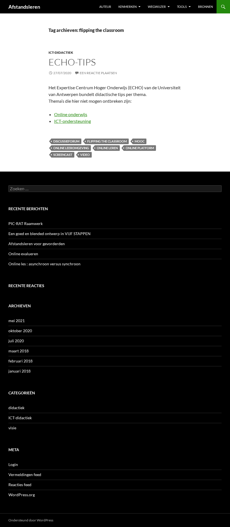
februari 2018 (20, 361)
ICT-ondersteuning (72, 121)
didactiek (16, 407)
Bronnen (205, 6)
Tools (182, 6)
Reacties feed (19, 484)
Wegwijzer (157, 6)
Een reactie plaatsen (98, 73)
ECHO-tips (72, 62)
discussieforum (66, 141)
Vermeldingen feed (24, 474)
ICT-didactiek (61, 52)
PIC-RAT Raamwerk (25, 223)
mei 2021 (16, 320)
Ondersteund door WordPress (30, 520)
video (85, 154)
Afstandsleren (24, 7)
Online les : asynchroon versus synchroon (44, 263)
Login (13, 464)
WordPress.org (21, 494)
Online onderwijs (70, 114)
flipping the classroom (107, 141)
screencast (62, 154)
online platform (140, 148)
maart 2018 (18, 350)
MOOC (139, 141)
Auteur (105, 6)
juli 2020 (16, 340)
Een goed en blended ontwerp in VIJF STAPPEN (49, 233)
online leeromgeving (71, 148)
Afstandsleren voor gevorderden (36, 243)
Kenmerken (127, 6)
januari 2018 (19, 371)
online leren (107, 148)
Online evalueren (23, 253)
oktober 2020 (20, 330)
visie (12, 427)
